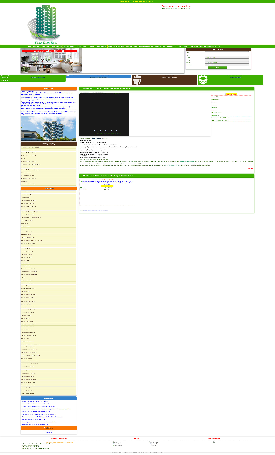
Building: (188, 60)
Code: (187, 52)
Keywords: (188, 55)
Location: (188, 57)
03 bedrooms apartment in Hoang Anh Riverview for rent (95, 210)
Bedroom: (188, 62)
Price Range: (189, 65)
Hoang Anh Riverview (98, 138)
